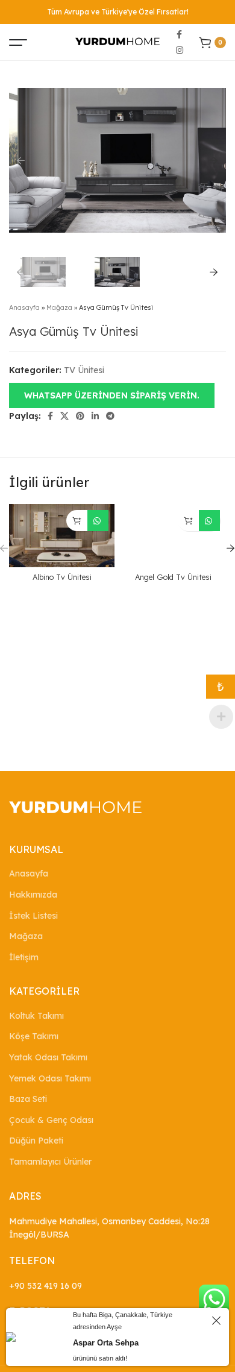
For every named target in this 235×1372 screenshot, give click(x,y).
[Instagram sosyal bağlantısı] (179, 50)
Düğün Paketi (36, 1140)
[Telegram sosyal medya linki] (110, 416)
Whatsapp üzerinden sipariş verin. (111, 395)
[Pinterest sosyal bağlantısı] (80, 416)
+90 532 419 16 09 (45, 1285)
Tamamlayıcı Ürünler (50, 1161)
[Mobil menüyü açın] (18, 42)
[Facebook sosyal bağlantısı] (179, 34)
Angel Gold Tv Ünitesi (173, 577)
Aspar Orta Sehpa (106, 1342)
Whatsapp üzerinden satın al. (97, 520)
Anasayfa (24, 307)
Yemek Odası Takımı (50, 1078)
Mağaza (59, 307)
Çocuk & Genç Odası (51, 1120)
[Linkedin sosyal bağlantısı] (95, 416)
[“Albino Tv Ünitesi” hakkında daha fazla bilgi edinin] (76, 520)
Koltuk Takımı (36, 1015)
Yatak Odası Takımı (48, 1057)
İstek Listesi (33, 915)
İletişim (24, 957)
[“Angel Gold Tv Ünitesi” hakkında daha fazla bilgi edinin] (188, 520)
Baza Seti (28, 1099)
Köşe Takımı (33, 1036)
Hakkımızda (33, 894)
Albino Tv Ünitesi (62, 577)
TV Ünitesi (84, 370)
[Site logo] (117, 41)
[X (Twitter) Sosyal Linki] (64, 416)
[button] (112, 394)
